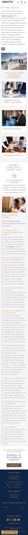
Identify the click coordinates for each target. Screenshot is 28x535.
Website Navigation (14, 528)
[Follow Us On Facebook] (8, 520)
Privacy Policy (19, 527)
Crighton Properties (7, 16)
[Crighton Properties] (7, 3)
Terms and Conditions (10, 527)
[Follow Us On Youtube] (18, 520)
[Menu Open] (25, 2)
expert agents (10, 246)
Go (23, 508)
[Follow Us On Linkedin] (15, 520)
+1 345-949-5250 (17, 484)
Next (3, 49)
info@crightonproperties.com (15, 482)
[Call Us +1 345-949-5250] (18, 2)
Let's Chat (14, 465)
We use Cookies (9, 532)
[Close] (16, 532)
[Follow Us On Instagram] (11, 520)
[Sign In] (22, 2)
